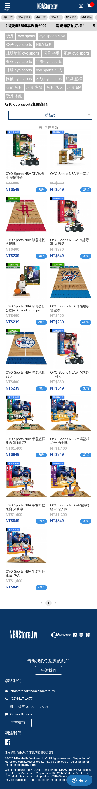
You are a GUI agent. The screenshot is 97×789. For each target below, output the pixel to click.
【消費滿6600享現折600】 (26, 26)
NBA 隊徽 (71, 17)
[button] (50, 115)
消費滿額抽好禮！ (71, 26)
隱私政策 (22, 752)
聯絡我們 (48, 670)
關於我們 (47, 752)
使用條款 (10, 752)
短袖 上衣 (8, 17)
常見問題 (34, 752)
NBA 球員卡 (24, 17)
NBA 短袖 (86, 17)
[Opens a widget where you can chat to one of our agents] (79, 781)
